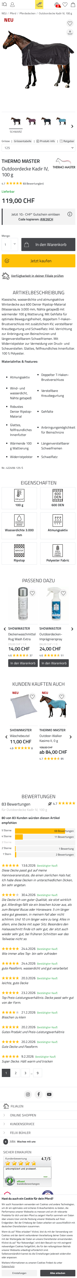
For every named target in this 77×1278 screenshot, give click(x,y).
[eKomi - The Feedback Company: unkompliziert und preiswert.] (27, 1171)
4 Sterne (6, 836)
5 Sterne (6, 830)
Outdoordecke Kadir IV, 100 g (55, 13)
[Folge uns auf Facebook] (38, 1094)
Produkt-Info (47, 141)
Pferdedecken (28, 13)
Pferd (13, 13)
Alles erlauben (57, 1273)
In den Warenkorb (22, 663)
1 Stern (7, 854)
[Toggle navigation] (4, 4)
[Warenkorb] (73, 4)
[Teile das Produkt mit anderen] (70, 32)
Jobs (20, 1141)
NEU (4, 13)
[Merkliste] (65, 4)
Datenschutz (8, 1266)
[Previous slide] (5, 126)
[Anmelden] (12, 4)
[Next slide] (72, 126)
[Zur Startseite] (39, 4)
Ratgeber (69, 141)
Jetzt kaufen (41, 261)
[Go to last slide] (5, 629)
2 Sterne (6, 848)
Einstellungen (19, 1273)
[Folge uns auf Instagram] (28, 1094)
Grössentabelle (22, 141)
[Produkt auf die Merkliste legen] (70, 23)
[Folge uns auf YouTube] (49, 1094)
